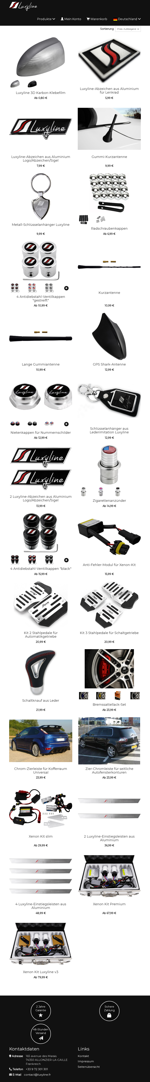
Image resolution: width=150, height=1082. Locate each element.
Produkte (44, 19)
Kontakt (83, 1056)
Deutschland (128, 19)
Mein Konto (72, 19)
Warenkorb (98, 19)
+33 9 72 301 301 (37, 1069)
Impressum (86, 1061)
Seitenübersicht (89, 1067)
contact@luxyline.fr (37, 1074)
